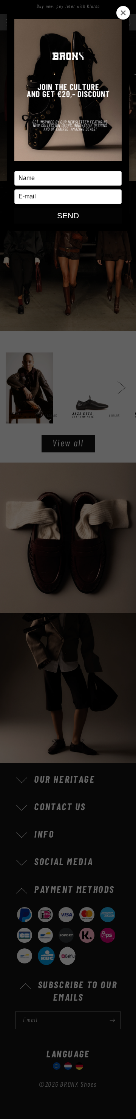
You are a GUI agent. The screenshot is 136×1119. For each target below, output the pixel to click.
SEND (68, 215)
